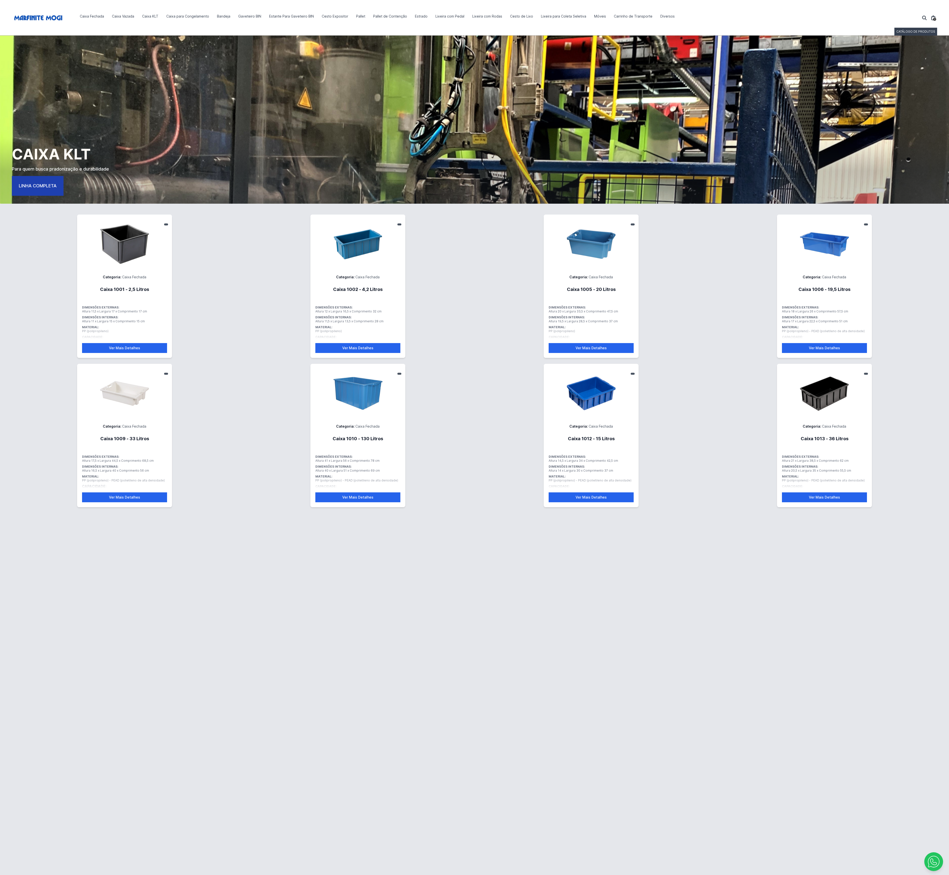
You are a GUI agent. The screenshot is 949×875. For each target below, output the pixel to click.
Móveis (600, 16)
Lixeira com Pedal (449, 16)
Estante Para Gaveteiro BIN (291, 16)
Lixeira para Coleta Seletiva (563, 16)
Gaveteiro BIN (249, 16)
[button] (933, 861)
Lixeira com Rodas (487, 16)
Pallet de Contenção (390, 16)
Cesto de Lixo (521, 16)
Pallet (360, 16)
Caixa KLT (150, 16)
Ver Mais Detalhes (124, 348)
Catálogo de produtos (915, 31)
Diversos (667, 16)
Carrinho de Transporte (633, 16)
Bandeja (223, 16)
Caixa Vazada (123, 16)
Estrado (421, 16)
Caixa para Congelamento (187, 16)
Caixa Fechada (92, 16)
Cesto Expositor (335, 16)
